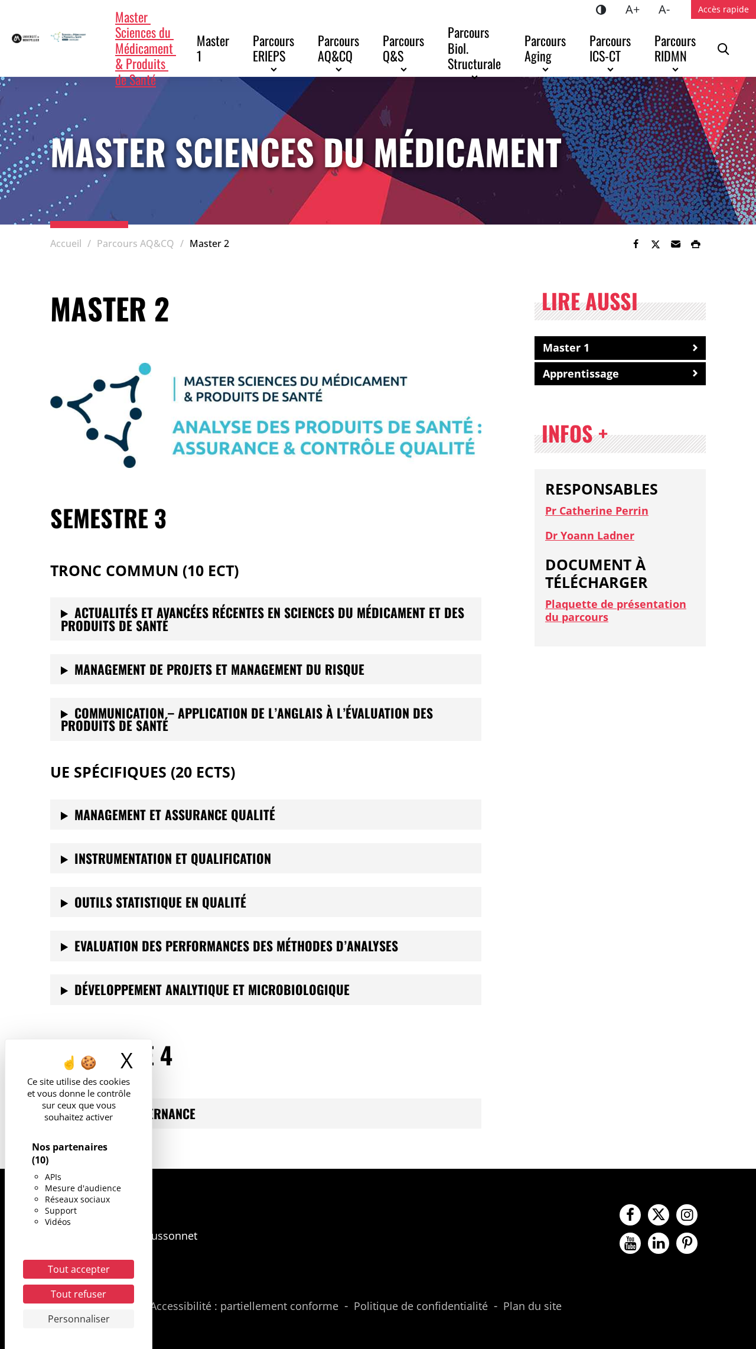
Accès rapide (723, 9)
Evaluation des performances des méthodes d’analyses (236, 945)
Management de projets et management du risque (219, 668)
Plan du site (532, 1306)
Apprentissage (581, 373)
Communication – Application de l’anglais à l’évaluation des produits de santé (247, 719)
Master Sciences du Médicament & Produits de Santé (145, 48)
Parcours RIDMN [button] (676, 48)
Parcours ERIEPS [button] (275, 48)
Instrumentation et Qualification (172, 858)
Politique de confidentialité (421, 1306)
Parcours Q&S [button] (405, 48)
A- (669, 9)
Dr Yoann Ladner (589, 535)
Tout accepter (79, 1269)
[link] (635, 244)
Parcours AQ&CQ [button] (340, 48)
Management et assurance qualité (174, 814)
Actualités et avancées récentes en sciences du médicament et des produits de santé (262, 619)
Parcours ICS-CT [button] (611, 48)
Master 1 (214, 48)
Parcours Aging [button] (546, 48)
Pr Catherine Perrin (597, 510)
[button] (676, 244)
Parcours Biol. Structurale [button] (474, 47)
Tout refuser (78, 1294)
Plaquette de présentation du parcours (615, 610)
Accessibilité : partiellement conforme (244, 1306)
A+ (637, 9)
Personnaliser (79, 1318)
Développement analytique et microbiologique (212, 989)
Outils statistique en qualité (160, 901)
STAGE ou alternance (134, 1113)
